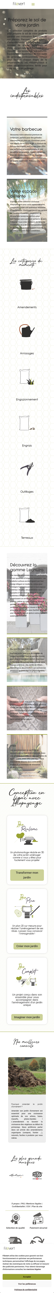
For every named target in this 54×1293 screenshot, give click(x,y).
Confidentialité (18, 1206)
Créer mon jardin (27, 946)
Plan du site (37, 1206)
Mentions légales (33, 1203)
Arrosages (27, 334)
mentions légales (33, 1269)
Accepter (27, 1277)
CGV (28, 1206)
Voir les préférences (27, 1284)
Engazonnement (27, 380)
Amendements (27, 287)
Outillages (27, 472)
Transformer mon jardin (27, 875)
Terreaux (27, 518)
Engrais (27, 426)
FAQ (23, 1203)
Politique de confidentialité (25, 1290)
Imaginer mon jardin (27, 1017)
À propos (16, 1203)
